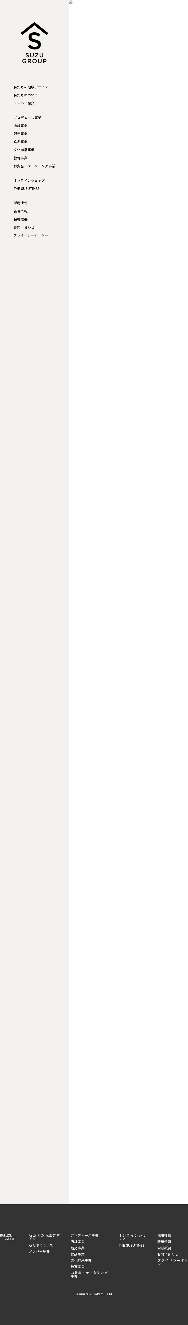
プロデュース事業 (27, 117)
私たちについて (26, 95)
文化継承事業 (24, 149)
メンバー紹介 (24, 103)
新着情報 (21, 211)
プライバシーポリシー (31, 235)
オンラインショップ (29, 180)
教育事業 (21, 158)
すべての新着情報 (126, 1171)
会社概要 (21, 219)
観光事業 (21, 133)
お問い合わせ (24, 227)
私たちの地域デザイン (31, 87)
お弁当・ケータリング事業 (34, 166)
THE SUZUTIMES (26, 188)
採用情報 (21, 203)
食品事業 (21, 141)
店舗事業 (21, 125)
